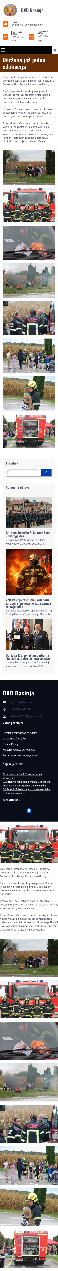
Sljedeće (50, 453)
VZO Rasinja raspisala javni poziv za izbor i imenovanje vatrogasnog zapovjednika (28, 603)
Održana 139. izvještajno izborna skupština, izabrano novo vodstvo (28, 656)
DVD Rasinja (32, 10)
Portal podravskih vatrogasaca (20, 755)
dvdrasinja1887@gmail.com (27, 24)
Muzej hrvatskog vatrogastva (19, 749)
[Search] (46, 472)
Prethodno (9, 453)
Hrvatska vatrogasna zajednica (20, 732)
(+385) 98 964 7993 (20, 709)
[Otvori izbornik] (3, 50)
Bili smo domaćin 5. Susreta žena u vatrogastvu (28, 534)
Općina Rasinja (11, 744)
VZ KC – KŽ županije (14, 738)
